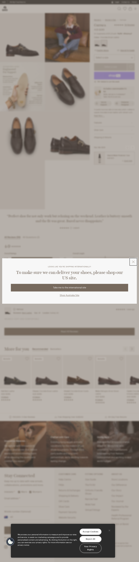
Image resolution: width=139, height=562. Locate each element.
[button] (10, 541)
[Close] (109, 530)
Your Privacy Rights (90, 548)
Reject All (90, 539)
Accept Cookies (90, 532)
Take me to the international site (69, 288)
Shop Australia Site (69, 295)
